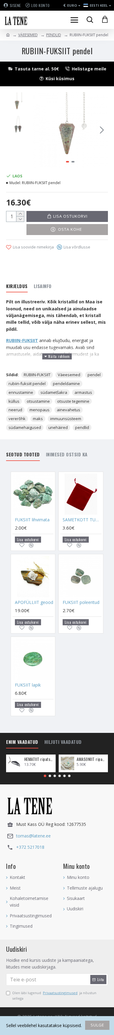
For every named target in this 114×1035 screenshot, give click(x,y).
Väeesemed (69, 374)
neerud (15, 409)
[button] (39, 130)
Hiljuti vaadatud (63, 742)
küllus (14, 401)
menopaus (39, 409)
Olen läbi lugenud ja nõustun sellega (54, 995)
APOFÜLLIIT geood (34, 602)
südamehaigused (25, 427)
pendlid (82, 427)
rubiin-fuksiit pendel (27, 383)
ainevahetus (68, 409)
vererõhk (17, 418)
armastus (83, 392)
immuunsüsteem (65, 418)
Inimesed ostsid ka (67, 454)
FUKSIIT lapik (28, 685)
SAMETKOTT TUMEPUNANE (82, 520)
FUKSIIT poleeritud (81, 602)
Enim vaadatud (22, 742)
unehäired (58, 427)
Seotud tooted (23, 454)
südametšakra (53, 392)
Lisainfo (43, 286)
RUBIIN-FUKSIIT (22, 340)
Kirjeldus (17, 286)
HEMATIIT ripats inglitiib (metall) (39, 759)
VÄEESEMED (28, 34)
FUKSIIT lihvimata (32, 520)
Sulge (97, 1025)
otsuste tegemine (73, 401)
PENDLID (53, 34)
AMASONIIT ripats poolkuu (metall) (91, 759)
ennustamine (21, 392)
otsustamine (38, 401)
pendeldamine (66, 383)
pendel (94, 374)
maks (38, 418)
